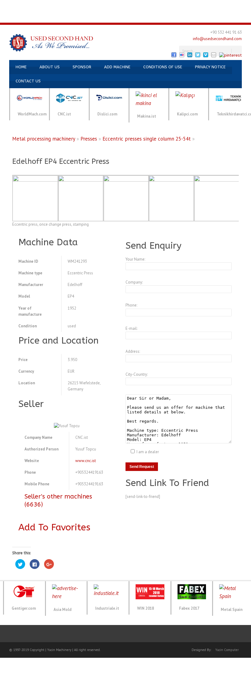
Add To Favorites (54, 527)
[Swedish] (140, 17)
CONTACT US (28, 81)
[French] (33, 6)
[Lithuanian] (210, 6)
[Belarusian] (92, 6)
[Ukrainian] (55, 6)
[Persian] (239, 6)
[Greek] (166, 6)
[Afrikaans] (70, 6)
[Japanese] (188, 6)
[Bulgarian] (99, 6)
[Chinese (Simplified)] (107, 6)
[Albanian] (77, 6)
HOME (21, 67)
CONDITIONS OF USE (162, 67)
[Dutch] (136, 6)
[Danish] (129, 6)
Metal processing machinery (43, 138)
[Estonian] (144, 6)
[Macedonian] (217, 6)
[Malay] (224, 6)
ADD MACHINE (117, 67)
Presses (89, 138)
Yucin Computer (227, 650)
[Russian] (48, 6)
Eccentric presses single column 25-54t (147, 138)
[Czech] (122, 6)
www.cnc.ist (85, 460)
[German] (26, 6)
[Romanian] (110, 17)
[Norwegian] (232, 6)
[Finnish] (151, 6)
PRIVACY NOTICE (210, 67)
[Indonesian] (180, 6)
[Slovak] (125, 17)
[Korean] (195, 6)
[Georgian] (158, 6)
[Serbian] (118, 17)
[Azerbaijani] (63, 6)
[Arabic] (85, 6)
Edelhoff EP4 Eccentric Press (60, 161)
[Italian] (41, 6)
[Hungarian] (173, 6)
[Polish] (246, 6)
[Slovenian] (133, 17)
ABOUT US (49, 67)
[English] (11, 6)
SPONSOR (82, 67)
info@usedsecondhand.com (217, 38)
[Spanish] (19, 6)
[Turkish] (4, 6)
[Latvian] (202, 6)
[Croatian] (114, 6)
